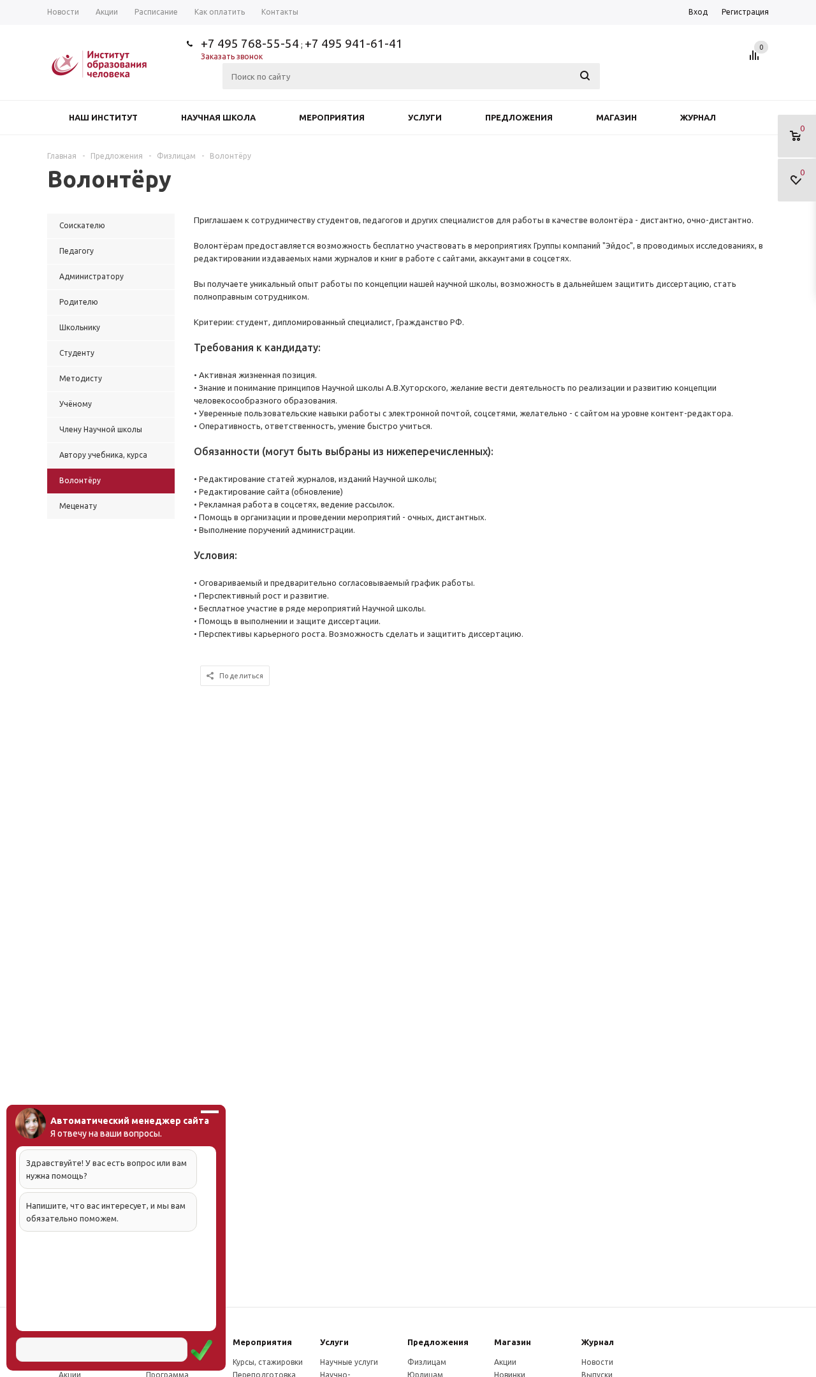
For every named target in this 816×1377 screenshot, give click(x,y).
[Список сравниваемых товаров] (756, 60)
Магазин (616, 117)
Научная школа (218, 117)
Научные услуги (349, 1362)
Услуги (425, 117)
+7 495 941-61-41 (354, 43)
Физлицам (426, 1362)
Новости (597, 1362)
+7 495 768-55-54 (250, 43)
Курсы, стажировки (268, 1362)
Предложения (519, 117)
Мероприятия (332, 117)
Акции (505, 1362)
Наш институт (103, 117)
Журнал (698, 117)
